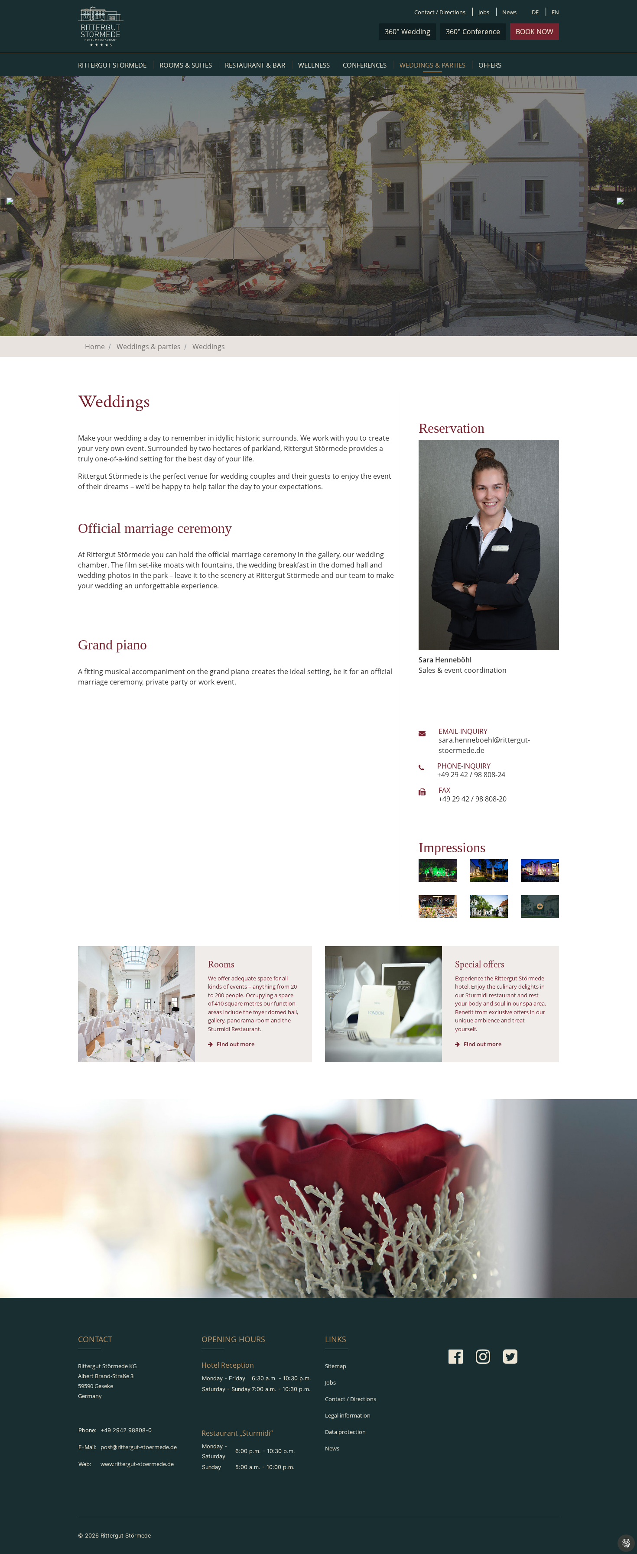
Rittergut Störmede (112, 65)
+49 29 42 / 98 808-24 (471, 774)
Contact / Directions (439, 12)
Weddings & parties (432, 65)
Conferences (365, 65)
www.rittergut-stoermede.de (137, 1464)
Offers (489, 65)
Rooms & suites (185, 65)
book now (534, 31)
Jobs (483, 12)
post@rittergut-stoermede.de (139, 1447)
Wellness (314, 65)
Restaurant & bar (255, 65)
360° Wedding (407, 31)
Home (95, 346)
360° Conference (473, 31)
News (509, 12)
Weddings (208, 346)
